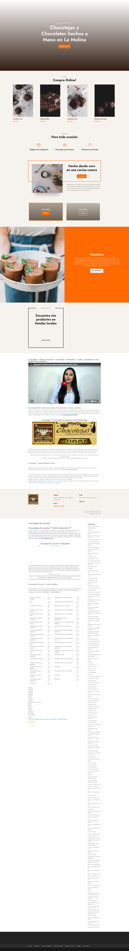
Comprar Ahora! (64, 46)
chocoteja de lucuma (92, 666)
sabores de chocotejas (93, 862)
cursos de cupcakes (92, 831)
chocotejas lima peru (92, 720)
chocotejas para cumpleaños (94, 732)
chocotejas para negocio (93, 750)
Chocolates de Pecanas (93, 586)
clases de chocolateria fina (93, 786)
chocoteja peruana (92, 670)
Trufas (89, 891)
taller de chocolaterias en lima (94, 873)
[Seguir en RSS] (96, 504)
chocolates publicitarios (93, 639)
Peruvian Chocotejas (92, 854)
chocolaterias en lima (92, 566)
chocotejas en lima (92, 708)
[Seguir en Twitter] (83, 504)
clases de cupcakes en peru (94, 807)
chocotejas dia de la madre (94, 706)
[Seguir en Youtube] (88, 504)
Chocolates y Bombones (93, 645)
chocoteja (90, 662)
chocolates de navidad (92, 580)
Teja (53, 463)
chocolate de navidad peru (93, 547)
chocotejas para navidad (93, 745)
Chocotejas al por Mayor (93, 678)
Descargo (78, 946)
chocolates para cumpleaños (94, 594)
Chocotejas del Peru (92, 704)
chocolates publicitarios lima (94, 641)
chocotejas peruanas (92, 757)
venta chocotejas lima (92, 900)
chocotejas (90, 674)
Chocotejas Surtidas (92, 767)
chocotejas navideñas (92, 722)
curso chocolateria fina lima (94, 815)
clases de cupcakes (92, 795)
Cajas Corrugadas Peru (93, 541)
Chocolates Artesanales (93, 578)
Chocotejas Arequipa (92, 686)
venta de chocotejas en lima (94, 925)
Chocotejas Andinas (92, 684)
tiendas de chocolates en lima (94, 885)
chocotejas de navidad (92, 700)
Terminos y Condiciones (46, 946)
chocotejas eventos (92, 710)
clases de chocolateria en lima (94, 784)
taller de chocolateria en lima (94, 864)
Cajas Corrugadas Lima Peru (94, 539)
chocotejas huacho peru (93, 712)
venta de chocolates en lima (94, 909)
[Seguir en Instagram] (91, 504)
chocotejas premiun (92, 762)
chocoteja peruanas (92, 672)
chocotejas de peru (92, 702)
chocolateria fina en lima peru (94, 560)
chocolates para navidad (93, 616)
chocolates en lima (92, 590)
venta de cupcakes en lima (93, 927)
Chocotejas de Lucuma (34, 530)
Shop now (15, 121)
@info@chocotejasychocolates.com (88, 497)
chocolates (90, 568)
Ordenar (45, 213)
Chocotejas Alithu (91, 680)
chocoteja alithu (91, 664)
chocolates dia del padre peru (94, 588)
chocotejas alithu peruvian (93, 682)
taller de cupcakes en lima (93, 876)
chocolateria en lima (92, 556)
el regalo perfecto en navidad (94, 837)
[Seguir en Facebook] (80, 504)
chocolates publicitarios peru (94, 643)
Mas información (97, 270)
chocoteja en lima (91, 668)
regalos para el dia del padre (94, 860)
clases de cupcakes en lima (93, 797)
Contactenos (90, 809)
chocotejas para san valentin (94, 753)
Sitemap (30, 946)
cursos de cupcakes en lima (94, 833)
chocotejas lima (91, 714)
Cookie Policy (85, 946)
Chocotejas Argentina (92, 689)
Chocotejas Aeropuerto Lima (94, 676)
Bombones (90, 530)
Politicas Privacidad (58, 946)
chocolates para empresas (93, 610)
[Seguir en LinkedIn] (86, 504)
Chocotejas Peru (91, 755)
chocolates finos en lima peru (94, 592)
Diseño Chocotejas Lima (93, 835)
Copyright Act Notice (70, 946)
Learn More (82, 176)
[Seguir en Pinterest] (94, 504)
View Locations (46, 340)
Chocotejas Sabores (92, 765)
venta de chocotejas (92, 915)
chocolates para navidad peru (94, 618)
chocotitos (90, 774)
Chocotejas (32, 359)
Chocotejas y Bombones (93, 769)
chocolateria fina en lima (93, 558)
